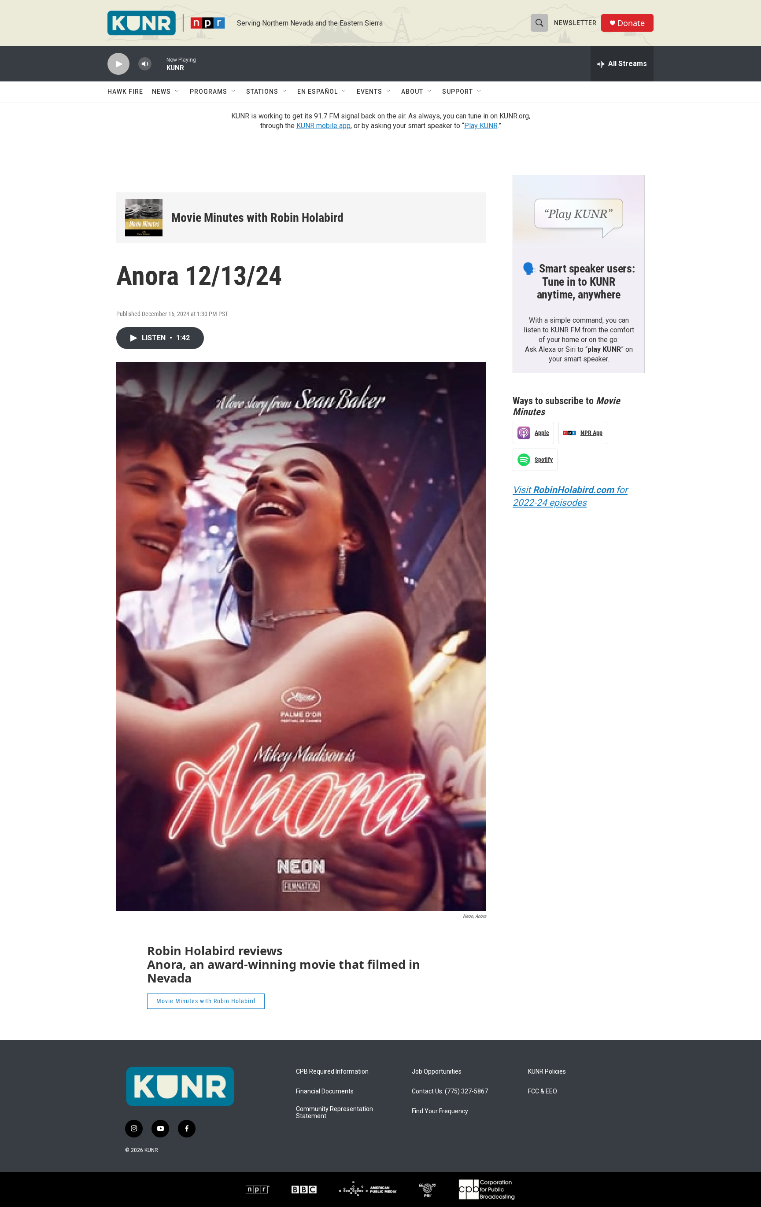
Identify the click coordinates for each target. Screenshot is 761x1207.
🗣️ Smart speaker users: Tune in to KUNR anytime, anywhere (578, 282)
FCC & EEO (542, 1091)
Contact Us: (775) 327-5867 (450, 1091)
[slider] (159, 63)
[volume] (144, 64)
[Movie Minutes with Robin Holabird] (144, 217)
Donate (631, 23)
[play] (118, 64)
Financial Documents (325, 1091)
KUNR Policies (547, 1071)
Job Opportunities (437, 1071)
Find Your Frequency (440, 1111)
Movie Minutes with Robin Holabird (257, 217)
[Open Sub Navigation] (177, 91)
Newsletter (575, 22)
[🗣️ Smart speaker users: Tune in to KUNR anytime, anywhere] (578, 212)
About (412, 91)
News (161, 91)
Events (369, 91)
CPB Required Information (332, 1071)
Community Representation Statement (334, 1112)
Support (457, 91)
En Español (317, 91)
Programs (208, 91)
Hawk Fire (125, 91)
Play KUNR (481, 125)
